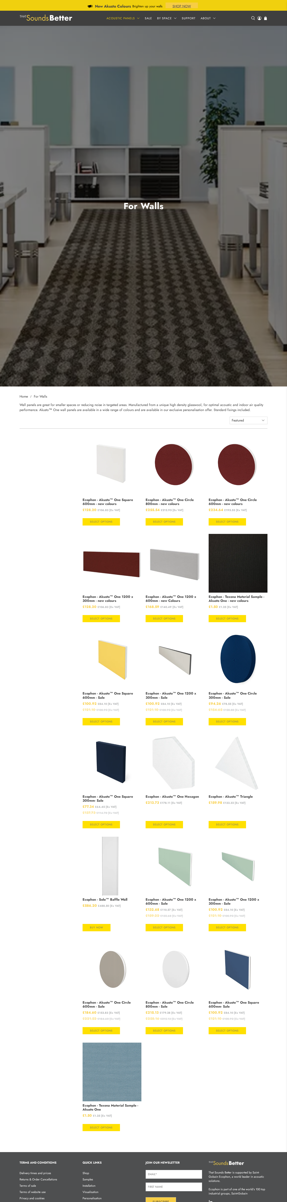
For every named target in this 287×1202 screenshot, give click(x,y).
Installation (89, 1186)
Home (24, 396)
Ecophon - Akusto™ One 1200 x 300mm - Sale (171, 695)
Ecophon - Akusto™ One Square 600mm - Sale (108, 695)
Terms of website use (33, 1192)
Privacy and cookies (32, 1198)
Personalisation (92, 1198)
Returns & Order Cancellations (38, 1179)
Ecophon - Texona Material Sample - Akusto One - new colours (236, 599)
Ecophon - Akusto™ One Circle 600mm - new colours (233, 502)
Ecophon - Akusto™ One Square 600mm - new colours (108, 502)
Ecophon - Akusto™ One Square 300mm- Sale (108, 799)
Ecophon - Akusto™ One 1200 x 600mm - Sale (171, 901)
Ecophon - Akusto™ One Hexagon (172, 797)
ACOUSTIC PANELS (121, 18)
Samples (88, 1179)
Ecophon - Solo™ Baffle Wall (105, 900)
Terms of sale (28, 1186)
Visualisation (90, 1192)
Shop (86, 1173)
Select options (101, 522)
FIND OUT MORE (174, 6)
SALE (148, 18)
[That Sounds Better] (46, 18)
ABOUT (206, 18)
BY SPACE (164, 18)
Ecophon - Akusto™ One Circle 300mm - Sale (233, 695)
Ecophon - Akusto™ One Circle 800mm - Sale (170, 1004)
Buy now (96, 927)
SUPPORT (189, 18)
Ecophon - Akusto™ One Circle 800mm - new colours (170, 502)
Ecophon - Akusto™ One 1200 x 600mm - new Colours (171, 599)
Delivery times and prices (35, 1173)
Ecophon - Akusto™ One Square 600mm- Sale (234, 1004)
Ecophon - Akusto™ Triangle (231, 797)
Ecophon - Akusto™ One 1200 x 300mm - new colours (108, 599)
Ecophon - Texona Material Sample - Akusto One (110, 1107)
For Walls (40, 396)
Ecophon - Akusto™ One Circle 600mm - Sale (107, 1004)
